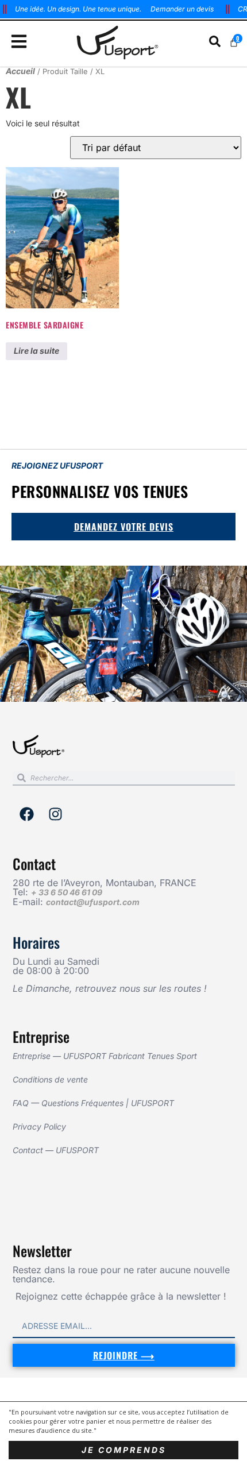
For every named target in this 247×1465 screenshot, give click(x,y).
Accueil (20, 71)
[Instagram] (55, 813)
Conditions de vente (50, 1079)
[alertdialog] (123, 9)
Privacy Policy (39, 1126)
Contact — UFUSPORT (56, 1150)
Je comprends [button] (124, 1450)
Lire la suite (36, 350)
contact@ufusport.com (93, 902)
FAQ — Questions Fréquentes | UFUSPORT (93, 1103)
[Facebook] (27, 813)
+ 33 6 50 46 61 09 (66, 892)
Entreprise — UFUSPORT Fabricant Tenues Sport (105, 1056)
